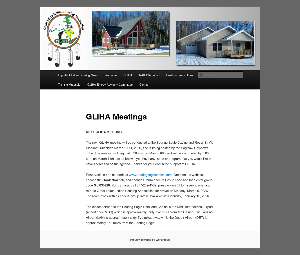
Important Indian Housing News (78, 75)
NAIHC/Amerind (149, 75)
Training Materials (69, 84)
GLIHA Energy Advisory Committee (110, 84)
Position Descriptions (179, 75)
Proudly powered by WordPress (150, 240)
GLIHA (127, 75)
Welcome (111, 75)
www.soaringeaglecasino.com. (151, 174)
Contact (144, 84)
